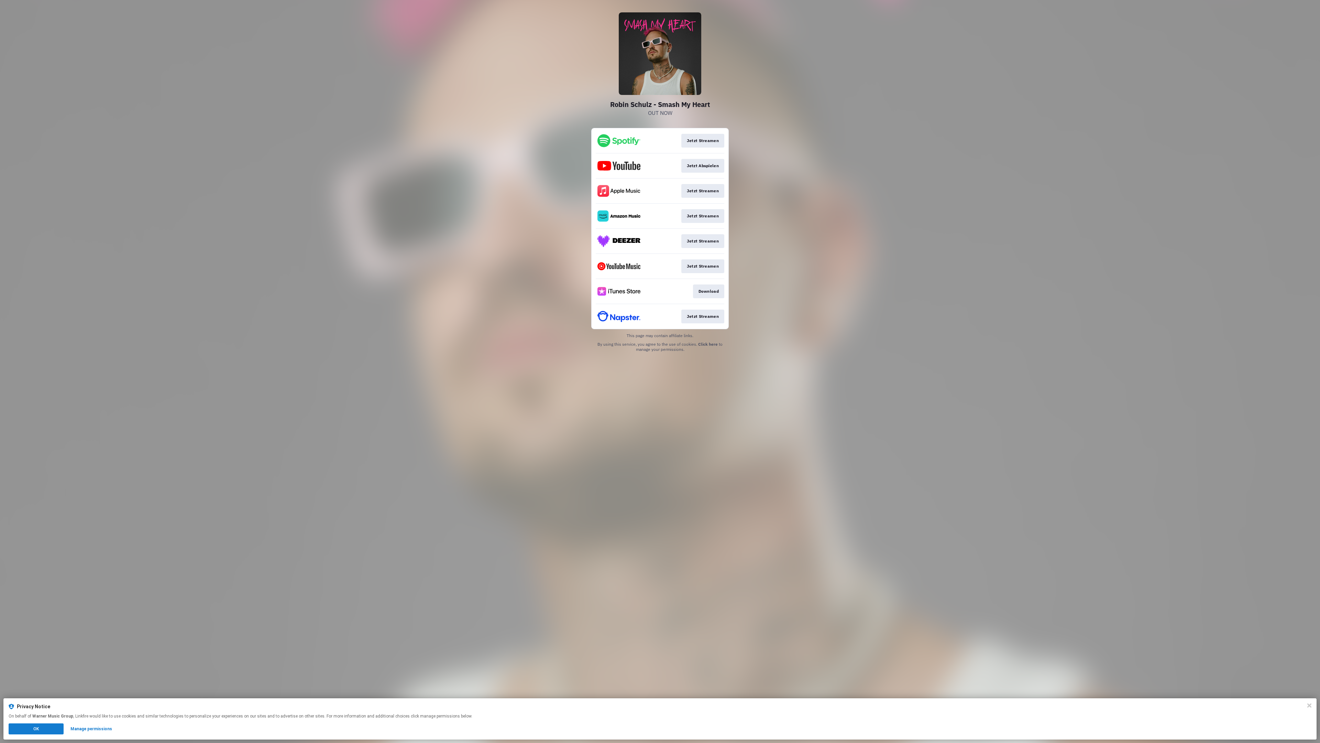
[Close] (1309, 705)
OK (36, 728)
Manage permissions (91, 728)
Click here (708, 344)
